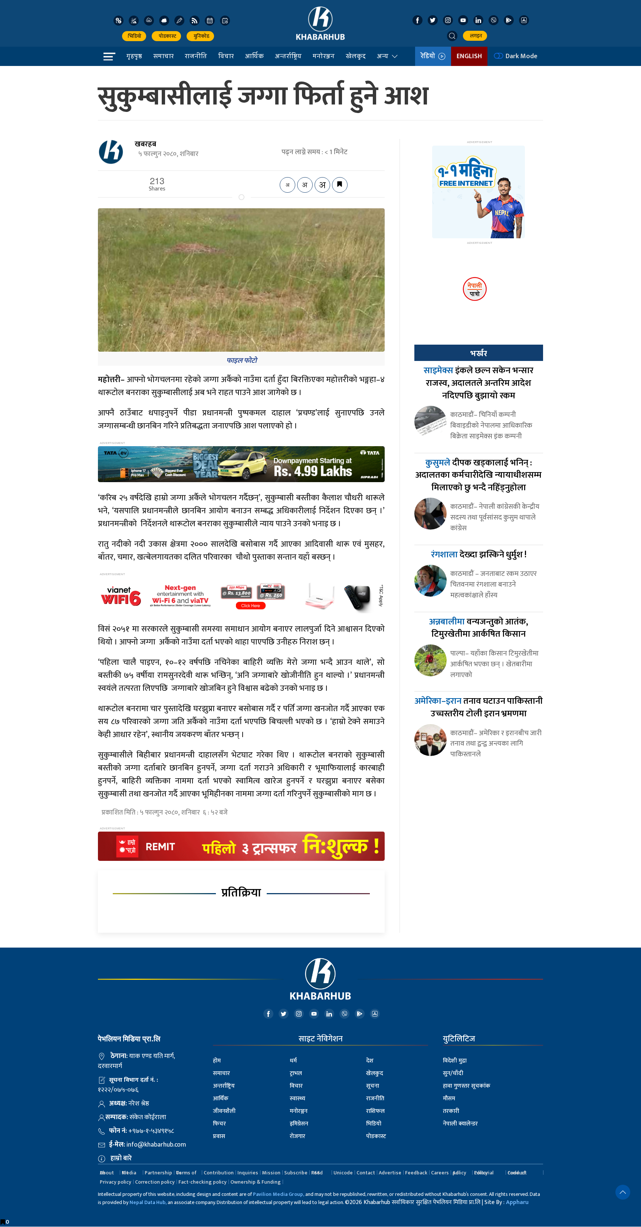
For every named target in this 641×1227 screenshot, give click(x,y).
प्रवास (219, 1136)
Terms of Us (186, 1172)
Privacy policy (115, 1182)
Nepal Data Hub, (148, 1202)
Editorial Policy (483, 1172)
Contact (365, 1172)
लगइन (475, 35)
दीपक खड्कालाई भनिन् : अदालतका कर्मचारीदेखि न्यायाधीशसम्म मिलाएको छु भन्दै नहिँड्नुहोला (478, 475)
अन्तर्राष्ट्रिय (288, 56)
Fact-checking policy (202, 1182)
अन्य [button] (382, 56)
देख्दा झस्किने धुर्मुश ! (478, 554)
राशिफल (375, 1111)
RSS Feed (317, 1172)
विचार (226, 56)
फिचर (219, 1124)
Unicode (343, 1172)
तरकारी (451, 1111)
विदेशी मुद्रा (455, 1061)
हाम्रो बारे (121, 1158)
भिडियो (134, 36)
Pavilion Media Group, (278, 1194)
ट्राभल (296, 1073)
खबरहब (145, 144)
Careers (440, 1172)
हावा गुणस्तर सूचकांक (466, 1086)
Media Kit (129, 1172)
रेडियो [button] (429, 56)
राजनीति (196, 56)
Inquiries (247, 1172)
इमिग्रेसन (299, 1124)
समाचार (163, 56)
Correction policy (155, 1182)
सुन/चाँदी (453, 1073)
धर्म (293, 1061)
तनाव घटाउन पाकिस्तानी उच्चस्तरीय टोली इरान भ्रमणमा (479, 707)
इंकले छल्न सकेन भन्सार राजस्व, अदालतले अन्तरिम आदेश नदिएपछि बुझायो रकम (478, 383)
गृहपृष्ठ (134, 56)
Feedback (416, 1172)
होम (217, 1061)
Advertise (390, 1172)
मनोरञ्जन (324, 56)
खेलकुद (356, 56)
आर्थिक (254, 56)
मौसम (449, 1099)
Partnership (158, 1172)
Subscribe (296, 1172)
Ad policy (459, 1172)
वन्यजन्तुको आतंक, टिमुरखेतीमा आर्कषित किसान (478, 628)
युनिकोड (200, 36)
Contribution (219, 1172)
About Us (107, 1172)
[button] (452, 36)
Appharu (517, 1202)
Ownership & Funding (255, 1182)
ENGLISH (469, 56)
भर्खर (478, 353)
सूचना (372, 1086)
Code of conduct (517, 1172)
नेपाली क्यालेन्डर (460, 1124)
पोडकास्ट (166, 36)
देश (370, 1061)
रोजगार (297, 1136)
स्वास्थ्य (297, 1099)
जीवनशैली (224, 1111)
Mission (271, 1172)
